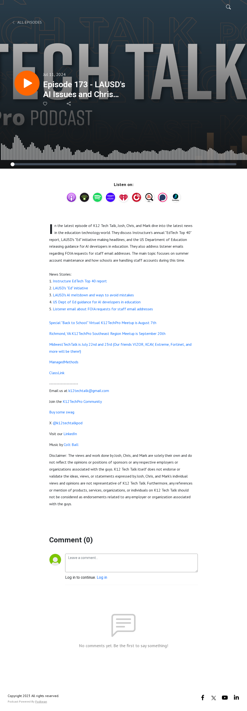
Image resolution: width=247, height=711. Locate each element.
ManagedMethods (63, 361)
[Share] (69, 103)
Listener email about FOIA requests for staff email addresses (103, 308)
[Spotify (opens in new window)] (97, 197)
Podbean (41, 701)
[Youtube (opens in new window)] (225, 697)
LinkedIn (70, 433)
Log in (102, 577)
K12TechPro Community (82, 401)
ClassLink (56, 372)
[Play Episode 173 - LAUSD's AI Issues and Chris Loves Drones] (27, 83)
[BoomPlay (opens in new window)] (175, 197)
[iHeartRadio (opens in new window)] (123, 197)
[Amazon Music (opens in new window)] (110, 197)
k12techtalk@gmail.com (89, 390)
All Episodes (29, 22)
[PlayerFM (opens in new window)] (136, 197)
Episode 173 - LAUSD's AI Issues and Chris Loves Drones (84, 89)
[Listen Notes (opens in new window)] (149, 197)
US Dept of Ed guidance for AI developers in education (97, 301)
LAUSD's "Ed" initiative (70, 288)
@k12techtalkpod (67, 422)
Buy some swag (61, 412)
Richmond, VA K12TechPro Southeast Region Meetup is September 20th (107, 333)
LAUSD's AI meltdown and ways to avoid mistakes (93, 294)
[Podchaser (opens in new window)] (162, 197)
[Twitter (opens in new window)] (213, 697)
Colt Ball (71, 444)
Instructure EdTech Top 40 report (80, 281)
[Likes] (45, 103)
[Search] (228, 7)
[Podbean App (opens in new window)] (84, 197)
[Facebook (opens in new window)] (203, 697)
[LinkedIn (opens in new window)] (236, 697)
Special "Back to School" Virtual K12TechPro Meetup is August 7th (102, 322)
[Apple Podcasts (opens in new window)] (71, 197)
